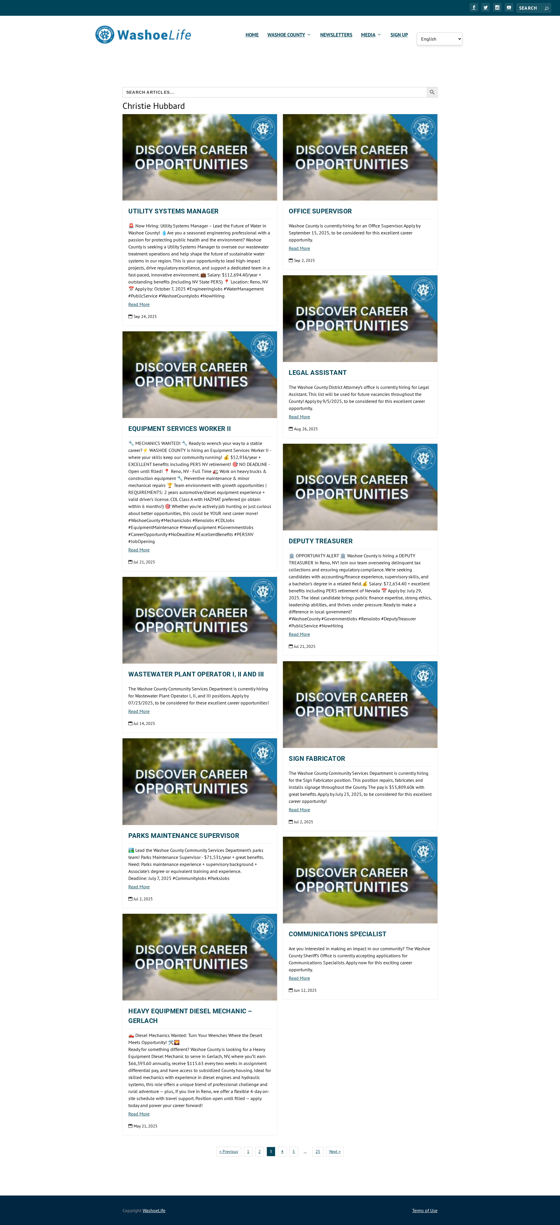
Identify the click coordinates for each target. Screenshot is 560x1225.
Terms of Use (425, 1210)
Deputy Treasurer (321, 541)
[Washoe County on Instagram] (497, 7)
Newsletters (336, 35)
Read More (139, 304)
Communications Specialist (338, 934)
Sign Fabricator (317, 758)
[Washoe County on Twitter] (485, 7)
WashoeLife (154, 1210)
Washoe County (286, 35)
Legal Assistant (318, 372)
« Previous (228, 1151)
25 (318, 1151)
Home (252, 35)
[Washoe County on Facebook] (474, 7)
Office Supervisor (320, 211)
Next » (335, 1151)
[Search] (546, 8)
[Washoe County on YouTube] (509, 7)
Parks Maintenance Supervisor (183, 835)
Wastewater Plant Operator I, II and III (196, 674)
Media (368, 35)
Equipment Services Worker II (179, 428)
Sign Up (399, 35)
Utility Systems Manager (173, 211)
